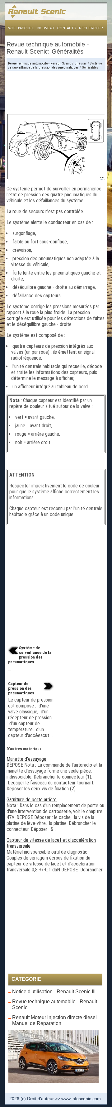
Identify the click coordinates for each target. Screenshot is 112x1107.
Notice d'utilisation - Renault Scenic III (54, 991)
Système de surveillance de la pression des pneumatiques (55, 65)
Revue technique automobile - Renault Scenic (39, 63)
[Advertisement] (56, 89)
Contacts (66, 28)
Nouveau (45, 28)
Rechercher (91, 28)
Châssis (80, 63)
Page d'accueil (20, 28)
